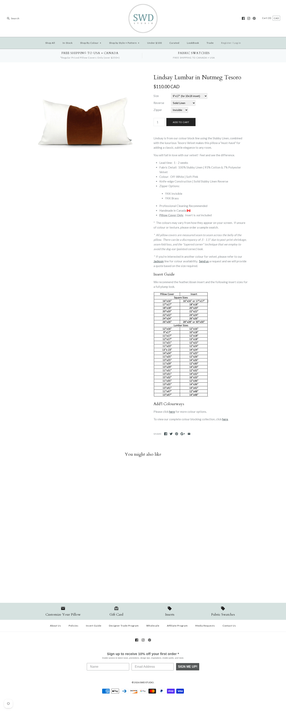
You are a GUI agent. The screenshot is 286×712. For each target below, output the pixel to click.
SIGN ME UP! (187, 666)
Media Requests (205, 625)
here (172, 411)
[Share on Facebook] (165, 433)
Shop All (50, 42)
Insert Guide (93, 625)
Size (156, 96)
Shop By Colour (90, 42)
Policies (73, 625)
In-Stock (68, 42)
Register (226, 42)
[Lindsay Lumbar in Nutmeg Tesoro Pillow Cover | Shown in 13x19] (85, 76)
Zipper (158, 110)
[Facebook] (243, 18)
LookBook (193, 42)
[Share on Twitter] (171, 433)
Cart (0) (267, 18)
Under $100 (154, 42)
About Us (55, 625)
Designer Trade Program (124, 625)
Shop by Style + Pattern (124, 42)
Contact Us (229, 625)
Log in (237, 42)
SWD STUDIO (147, 682)
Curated (174, 42)
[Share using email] (189, 433)
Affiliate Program (177, 625)
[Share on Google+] (183, 433)
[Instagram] (248, 18)
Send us (204, 261)
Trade (210, 42)
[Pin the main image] (176, 433)
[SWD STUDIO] (143, 6)
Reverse (159, 103)
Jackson (159, 261)
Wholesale (152, 625)
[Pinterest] (254, 18)
